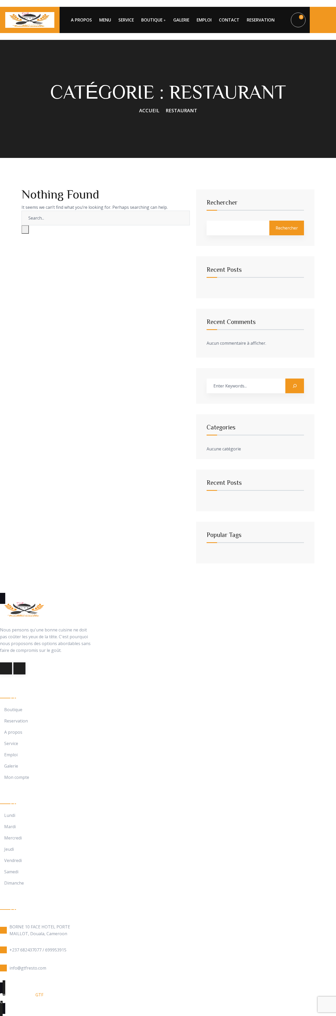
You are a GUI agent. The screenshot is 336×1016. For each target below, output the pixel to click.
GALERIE (181, 20)
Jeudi (9, 849)
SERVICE (126, 20)
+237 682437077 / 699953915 (37, 950)
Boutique (13, 709)
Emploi (11, 755)
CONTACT (229, 20)
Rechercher (222, 202)
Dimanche (14, 883)
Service (11, 743)
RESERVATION (261, 20)
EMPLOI (204, 20)
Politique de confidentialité (76, 1001)
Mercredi (13, 838)
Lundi (9, 815)
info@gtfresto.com (27, 968)
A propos (13, 732)
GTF (39, 995)
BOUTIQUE (151, 20)
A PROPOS (81, 20)
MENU (105, 20)
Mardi (10, 826)
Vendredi (13, 860)
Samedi (11, 872)
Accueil (149, 110)
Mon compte (16, 777)
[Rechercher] (294, 386)
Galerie (11, 766)
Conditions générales (21, 1001)
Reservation (16, 721)
